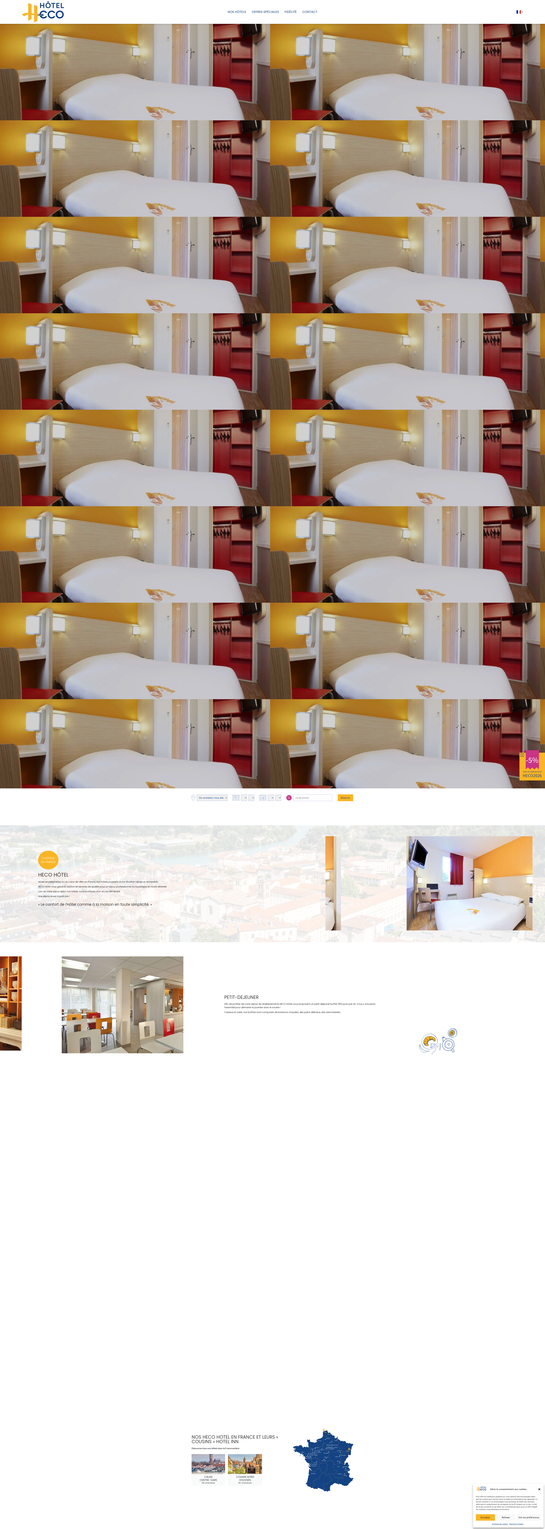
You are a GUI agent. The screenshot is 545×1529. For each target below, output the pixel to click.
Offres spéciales (265, 12)
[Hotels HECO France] (46, 12)
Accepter (485, 1517)
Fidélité (291, 12)
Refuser (506, 1517)
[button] (539, 1489)
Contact (309, 12)
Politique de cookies (500, 1524)
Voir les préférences (528, 1517)
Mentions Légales (516, 1524)
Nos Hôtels (237, 12)
